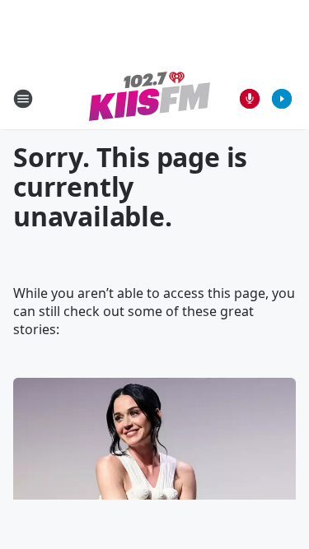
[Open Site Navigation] (23, 99)
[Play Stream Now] (282, 99)
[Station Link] (149, 98)
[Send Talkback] (250, 99)
